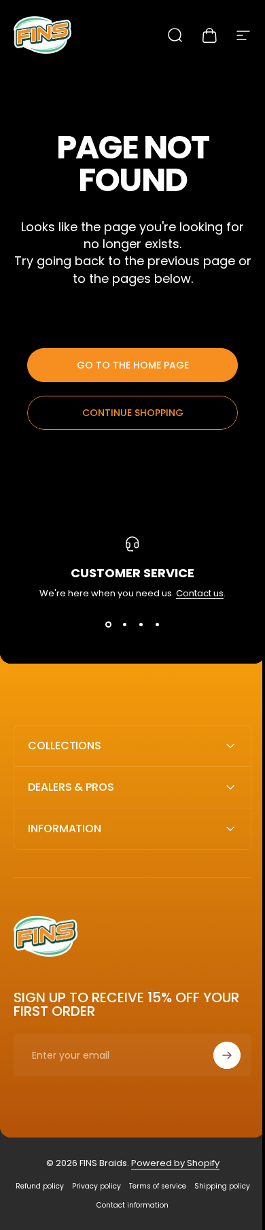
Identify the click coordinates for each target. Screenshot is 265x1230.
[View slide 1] (108, 625)
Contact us (200, 593)
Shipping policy (88, 1205)
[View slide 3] (140, 625)
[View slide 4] (157, 625)
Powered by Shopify (170, 1163)
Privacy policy (123, 1186)
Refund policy (66, 1186)
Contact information (160, 1205)
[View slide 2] (124, 625)
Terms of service (184, 1186)
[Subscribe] (216, 1055)
